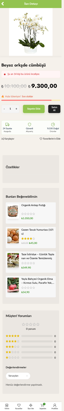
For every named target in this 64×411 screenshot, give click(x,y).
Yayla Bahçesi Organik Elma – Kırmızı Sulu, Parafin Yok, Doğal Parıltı (37, 281)
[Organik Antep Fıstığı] (13, 211)
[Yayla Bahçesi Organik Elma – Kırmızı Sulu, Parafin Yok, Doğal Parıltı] (13, 285)
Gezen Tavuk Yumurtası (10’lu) (37, 232)
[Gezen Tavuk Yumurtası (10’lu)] (13, 236)
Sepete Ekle (33, 109)
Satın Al (54, 109)
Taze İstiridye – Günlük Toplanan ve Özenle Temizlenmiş (37, 256)
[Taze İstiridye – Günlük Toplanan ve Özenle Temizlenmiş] (13, 260)
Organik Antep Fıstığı (33, 205)
